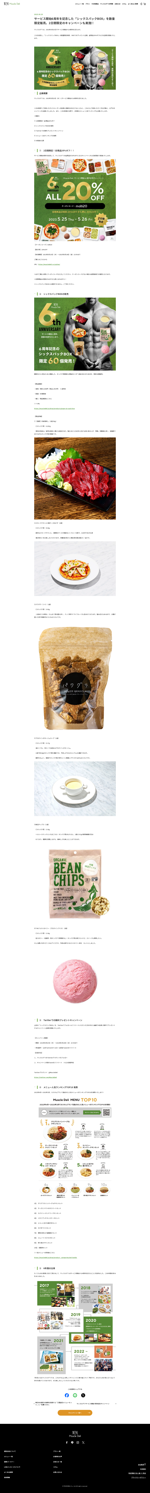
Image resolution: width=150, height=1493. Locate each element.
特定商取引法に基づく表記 (137, 1473)
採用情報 (7, 1477)
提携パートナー (9, 1462)
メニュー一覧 (8, 1456)
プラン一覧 (57, 1451)
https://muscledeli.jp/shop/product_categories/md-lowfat (55, 1257)
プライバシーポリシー (138, 1477)
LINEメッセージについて (12, 1467)
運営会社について (10, 1451)
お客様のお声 (57, 1456)
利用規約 (143, 1469)
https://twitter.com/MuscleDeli (45, 1077)
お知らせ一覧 (57, 1462)
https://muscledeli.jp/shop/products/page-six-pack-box (54, 408)
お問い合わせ (57, 1472)
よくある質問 (8, 1472)
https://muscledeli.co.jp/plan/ (49, 264)
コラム (55, 1467)
